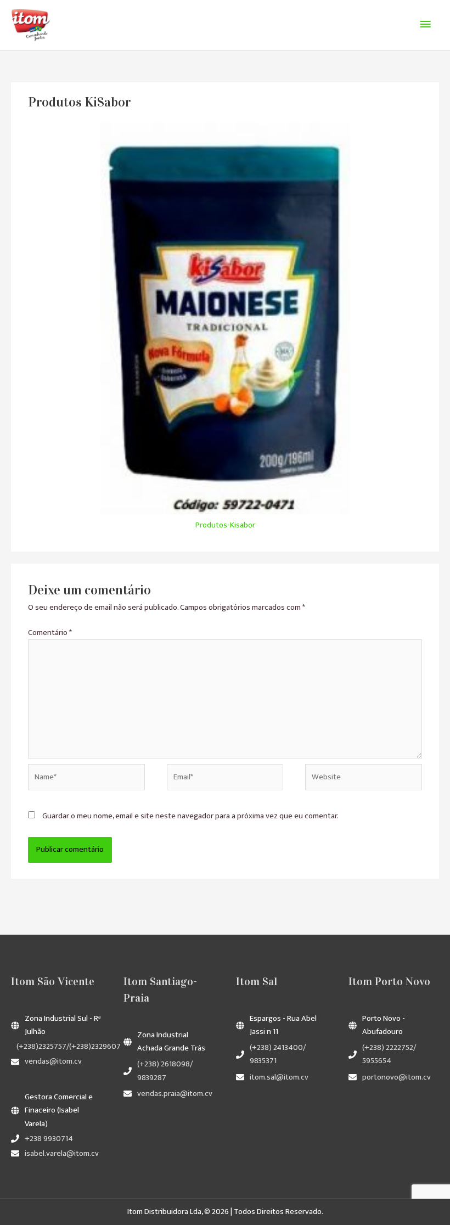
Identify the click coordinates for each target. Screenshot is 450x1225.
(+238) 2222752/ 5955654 (389, 1054)
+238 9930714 (49, 1138)
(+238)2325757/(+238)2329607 (68, 1046)
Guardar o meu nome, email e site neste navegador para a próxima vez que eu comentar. (190, 816)
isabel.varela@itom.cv (62, 1153)
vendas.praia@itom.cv (174, 1093)
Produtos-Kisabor (225, 525)
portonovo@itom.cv (396, 1077)
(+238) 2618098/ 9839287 (165, 1071)
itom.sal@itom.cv (279, 1077)
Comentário (50, 632)
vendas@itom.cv (53, 1061)
